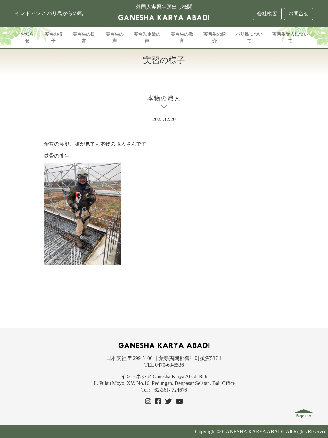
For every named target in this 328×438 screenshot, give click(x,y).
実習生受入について (290, 37)
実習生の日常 (84, 37)
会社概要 (267, 13)
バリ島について (249, 37)
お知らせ (27, 37)
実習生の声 (115, 37)
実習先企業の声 (147, 37)
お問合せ (298, 13)
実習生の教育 (182, 37)
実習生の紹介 (214, 37)
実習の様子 (53, 37)
